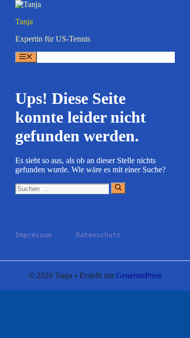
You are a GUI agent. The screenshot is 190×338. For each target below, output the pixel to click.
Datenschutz (98, 235)
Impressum (33, 235)
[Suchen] (118, 188)
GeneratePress (139, 275)
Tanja (24, 21)
